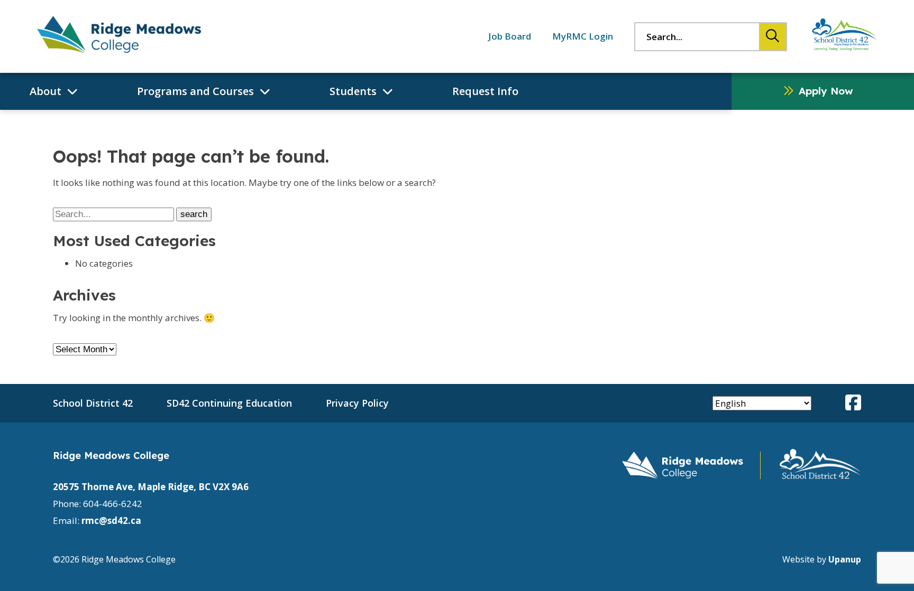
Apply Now (826, 91)
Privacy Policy (357, 403)
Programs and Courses (195, 91)
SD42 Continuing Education (229, 403)
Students (353, 91)
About (45, 91)
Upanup (844, 559)
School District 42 (93, 403)
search (769, 36)
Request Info (485, 91)
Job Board (509, 36)
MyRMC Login (582, 36)
